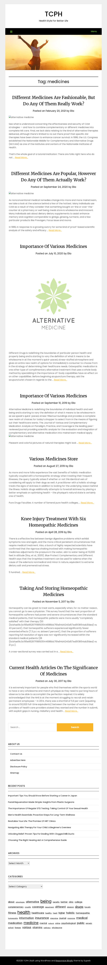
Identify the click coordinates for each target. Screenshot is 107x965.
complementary (16, 907)
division (70, 907)
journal (62, 918)
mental (43, 923)
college (78, 901)
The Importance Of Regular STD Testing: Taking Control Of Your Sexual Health (48, 808)
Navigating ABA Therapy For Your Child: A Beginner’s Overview (39, 827)
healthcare (38, 913)
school (11, 928)
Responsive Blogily (64, 960)
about (11, 901)
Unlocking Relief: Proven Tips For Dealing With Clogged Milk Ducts (41, 833)
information (26, 918)
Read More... (21, 157)
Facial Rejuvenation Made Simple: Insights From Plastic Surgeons (41, 802)
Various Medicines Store (53, 459)
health (23, 912)
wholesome (57, 927)
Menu (94, 31)
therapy (18, 928)
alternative (32, 901)
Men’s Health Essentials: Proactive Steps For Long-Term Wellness (41, 814)
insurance (42, 918)
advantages (20, 902)
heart (55, 913)
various (26, 927)
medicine (31, 923)
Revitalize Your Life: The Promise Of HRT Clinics (32, 821)
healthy (48, 913)
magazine (71, 918)
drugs (79, 907)
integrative (54, 918)
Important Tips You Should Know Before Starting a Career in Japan (42, 795)
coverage (38, 907)
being (46, 901)
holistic (70, 913)
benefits (56, 902)
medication (15, 923)
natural (51, 923)
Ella (72, 111)
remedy (89, 923)
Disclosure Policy (18, 766)
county (28, 907)
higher (62, 912)
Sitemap (14, 772)
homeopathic (83, 913)
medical (81, 918)
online (57, 923)
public (80, 923)
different (60, 907)
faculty (88, 907)
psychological (68, 923)
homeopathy (13, 918)
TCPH (53, 14)
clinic (71, 902)
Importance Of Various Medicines (53, 246)
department (49, 907)
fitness (12, 913)
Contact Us (16, 753)
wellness (47, 928)
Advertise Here (17, 760)
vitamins (37, 927)
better (64, 901)
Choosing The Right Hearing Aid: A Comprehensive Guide (37, 840)
